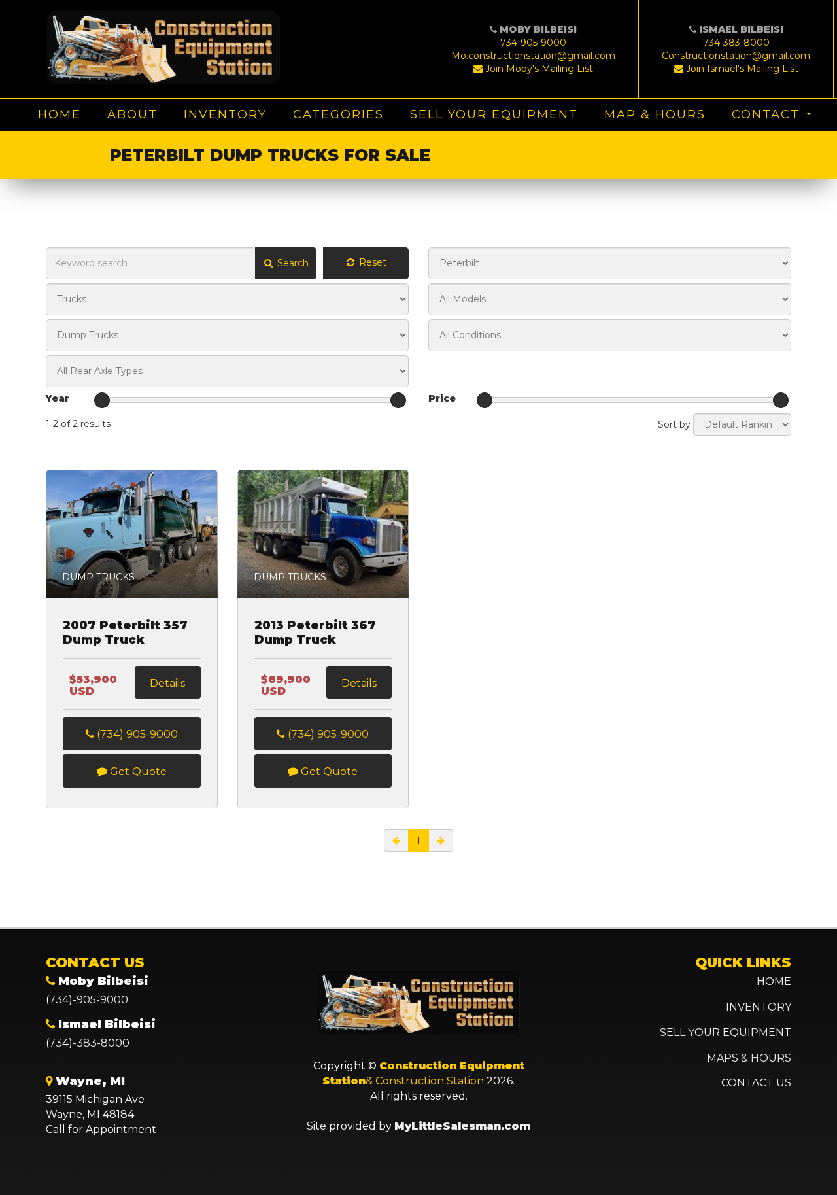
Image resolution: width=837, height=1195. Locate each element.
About (132, 114)
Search (292, 263)
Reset (371, 262)
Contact (766, 114)
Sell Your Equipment (494, 114)
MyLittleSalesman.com (462, 1126)
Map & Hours (655, 114)
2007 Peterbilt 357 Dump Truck (125, 633)
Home (59, 114)
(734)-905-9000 (87, 1000)
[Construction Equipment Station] (163, 47)
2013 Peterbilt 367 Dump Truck (315, 633)
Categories (338, 114)
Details (167, 683)
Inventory (225, 114)
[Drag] (102, 400)
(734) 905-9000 (136, 734)
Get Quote (137, 771)
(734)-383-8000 (87, 1043)
